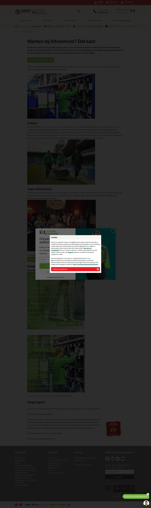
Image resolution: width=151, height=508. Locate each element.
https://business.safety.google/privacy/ (85, 264)
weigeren (70, 252)
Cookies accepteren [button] (60, 269)
